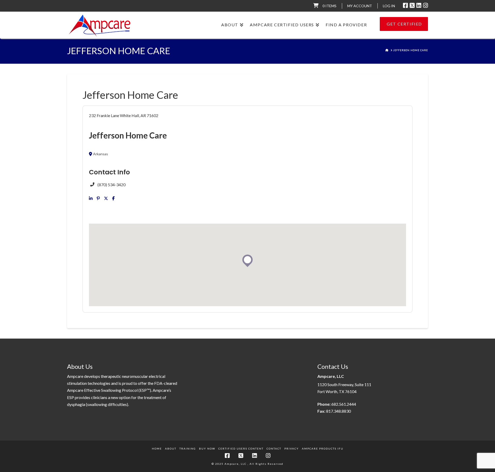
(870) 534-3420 (111, 184)
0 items (329, 6)
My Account (359, 6)
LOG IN (389, 6)
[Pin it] (98, 198)
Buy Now (207, 448)
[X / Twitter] (412, 5)
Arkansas (100, 154)
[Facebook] (405, 5)
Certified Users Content (240, 448)
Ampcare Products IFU (322, 448)
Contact (274, 448)
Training (187, 448)
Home (157, 448)
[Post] (106, 198)
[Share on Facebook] (113, 198)
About (170, 448)
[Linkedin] (91, 198)
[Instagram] (425, 5)
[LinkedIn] (418, 5)
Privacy (291, 448)
